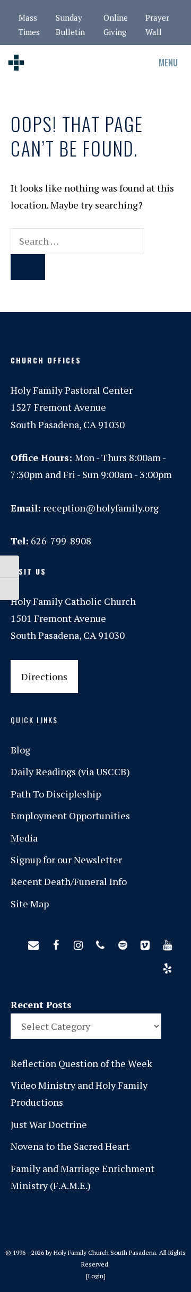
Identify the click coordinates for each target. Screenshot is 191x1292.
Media (24, 837)
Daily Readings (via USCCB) (70, 771)
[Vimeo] (145, 942)
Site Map (30, 903)
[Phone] (100, 942)
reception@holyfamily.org (101, 507)
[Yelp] (167, 966)
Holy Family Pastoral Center (72, 390)
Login (95, 1276)
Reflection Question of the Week (81, 1063)
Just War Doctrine (49, 1124)
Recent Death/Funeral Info (69, 881)
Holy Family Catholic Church (73, 601)
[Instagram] (78, 942)
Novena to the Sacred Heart (70, 1146)
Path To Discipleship (56, 793)
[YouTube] (167, 942)
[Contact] (33, 942)
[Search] (28, 267)
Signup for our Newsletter (66, 859)
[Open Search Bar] (111, 62)
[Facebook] (56, 942)
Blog (20, 749)
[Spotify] (123, 942)
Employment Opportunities (70, 815)
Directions (44, 676)
